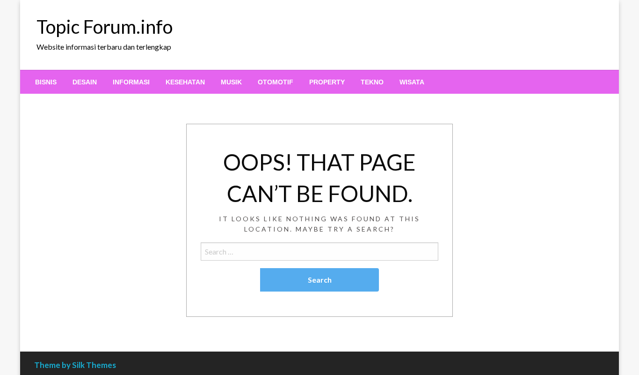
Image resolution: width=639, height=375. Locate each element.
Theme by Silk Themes (75, 365)
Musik (231, 82)
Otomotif (275, 82)
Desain (85, 82)
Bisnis (46, 82)
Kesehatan (185, 82)
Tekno (372, 82)
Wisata (411, 82)
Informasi (131, 82)
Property (327, 82)
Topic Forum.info (104, 26)
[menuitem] (46, 82)
